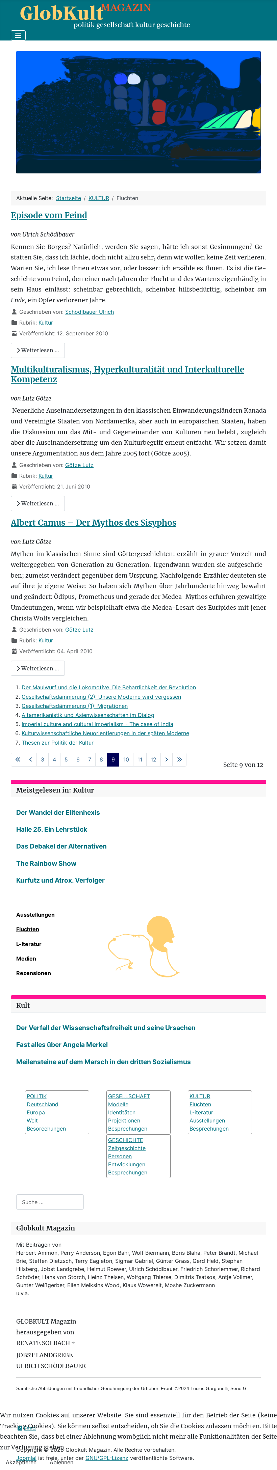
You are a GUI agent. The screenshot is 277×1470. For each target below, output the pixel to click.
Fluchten (27, 929)
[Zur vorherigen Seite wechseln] (31, 760)
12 (153, 759)
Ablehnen (61, 1462)
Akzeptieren (21, 1462)
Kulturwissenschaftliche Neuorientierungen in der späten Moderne (105, 733)
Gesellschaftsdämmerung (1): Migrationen (75, 705)
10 (126, 759)
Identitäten (121, 1112)
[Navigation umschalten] (18, 35)
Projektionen (124, 1120)
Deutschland (42, 1104)
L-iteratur (29, 944)
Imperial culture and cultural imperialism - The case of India (97, 724)
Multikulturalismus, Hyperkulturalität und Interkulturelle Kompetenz (127, 374)
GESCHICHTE (125, 1140)
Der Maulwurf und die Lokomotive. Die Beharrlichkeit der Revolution (109, 687)
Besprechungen (127, 1128)
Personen (120, 1156)
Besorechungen (46, 1128)
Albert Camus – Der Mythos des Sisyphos (93, 523)
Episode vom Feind (49, 215)
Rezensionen (33, 973)
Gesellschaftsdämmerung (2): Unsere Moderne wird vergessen (101, 696)
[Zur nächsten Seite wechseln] (166, 760)
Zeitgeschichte (127, 1148)
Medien (26, 958)
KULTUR (200, 1096)
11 (139, 759)
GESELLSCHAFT (129, 1096)
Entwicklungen (126, 1164)
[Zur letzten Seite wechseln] (179, 760)
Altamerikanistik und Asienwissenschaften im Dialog (88, 715)
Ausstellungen (35, 914)
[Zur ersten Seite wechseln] (18, 760)
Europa (36, 1112)
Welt (32, 1120)
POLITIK (37, 1096)
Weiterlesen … (39, 350)
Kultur (46, 322)
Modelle (118, 1104)
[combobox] (50, 1202)
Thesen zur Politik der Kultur (58, 742)
